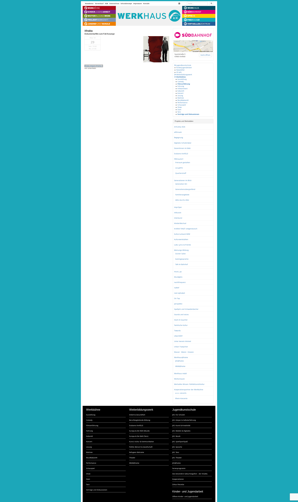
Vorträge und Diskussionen (188, 114)
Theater (132, 458)
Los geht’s (179, 168)
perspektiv (178, 304)
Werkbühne (181, 77)
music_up (178, 271)
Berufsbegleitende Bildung (139, 420)
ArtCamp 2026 (179, 127)
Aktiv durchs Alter (182, 200)
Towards (177, 330)
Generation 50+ (181, 184)
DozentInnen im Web (182, 148)
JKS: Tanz (175, 452)
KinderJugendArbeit (184, 67)
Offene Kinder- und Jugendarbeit (185, 496)
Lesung (180, 95)
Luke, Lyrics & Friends (182, 245)
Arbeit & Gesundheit (137, 415)
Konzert (180, 93)
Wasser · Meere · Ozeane (184, 352)
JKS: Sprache (177, 447)
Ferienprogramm (178, 468)
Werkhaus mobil (180, 373)
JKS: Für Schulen (178, 415)
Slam (179, 109)
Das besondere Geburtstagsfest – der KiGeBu (190, 474)
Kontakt (146, 3)
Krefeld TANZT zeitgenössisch (185, 229)
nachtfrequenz (180, 282)
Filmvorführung (183, 84)
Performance (182, 102)
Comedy (180, 81)
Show (179, 107)
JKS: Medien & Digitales (181, 431)
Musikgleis (178, 277)
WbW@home (180, 366)
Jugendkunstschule (183, 65)
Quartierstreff (180, 173)
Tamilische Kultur (181, 325)
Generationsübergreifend (185, 189)
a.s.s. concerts (180, 393)
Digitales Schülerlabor (182, 143)
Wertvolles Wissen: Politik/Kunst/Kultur (189, 384)
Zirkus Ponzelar (178, 484)
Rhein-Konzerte (181, 398)
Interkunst (178, 218)
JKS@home (179, 361)
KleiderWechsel (180, 223)
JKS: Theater (177, 458)
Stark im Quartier (181, 320)
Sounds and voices (181, 314)
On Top (177, 298)
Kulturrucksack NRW (182, 234)
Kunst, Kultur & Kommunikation (141, 441)
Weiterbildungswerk (184, 74)
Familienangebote (182, 195)
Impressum (137, 3)
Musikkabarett (183, 100)
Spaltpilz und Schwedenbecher (186, 309)
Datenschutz (114, 3)
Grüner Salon (180, 254)
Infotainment (182, 88)
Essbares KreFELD (181, 153)
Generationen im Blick (182, 180)
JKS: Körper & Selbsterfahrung (184, 420)
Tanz (179, 112)
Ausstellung (182, 79)
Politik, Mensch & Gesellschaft (140, 447)
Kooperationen (178, 479)
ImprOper (178, 207)
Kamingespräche (181, 259)
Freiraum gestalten (182, 162)
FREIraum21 (178, 159)
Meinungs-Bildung (181, 250)
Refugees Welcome (136, 452)
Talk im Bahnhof (181, 264)
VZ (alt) (178, 72)
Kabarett (180, 91)
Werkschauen (179, 379)
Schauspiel (181, 105)
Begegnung (178, 137)
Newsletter (89, 3)
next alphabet (179, 293)
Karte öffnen (205, 55)
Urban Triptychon (181, 347)
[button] (175, 65)
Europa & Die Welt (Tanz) (138, 436)
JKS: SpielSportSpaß (180, 441)
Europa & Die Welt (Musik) (139, 431)
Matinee (180, 98)
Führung (180, 86)
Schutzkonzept (126, 3)
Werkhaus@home (181, 357)
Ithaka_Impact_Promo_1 (94, 66)
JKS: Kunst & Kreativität (181, 425)
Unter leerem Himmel (182, 341)
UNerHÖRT (178, 336)
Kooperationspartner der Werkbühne (188, 389)
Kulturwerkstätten (181, 239)
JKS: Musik (176, 436)
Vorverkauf (99, 3)
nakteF (176, 288)
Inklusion (177, 212)
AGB (106, 3)
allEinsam (178, 132)
